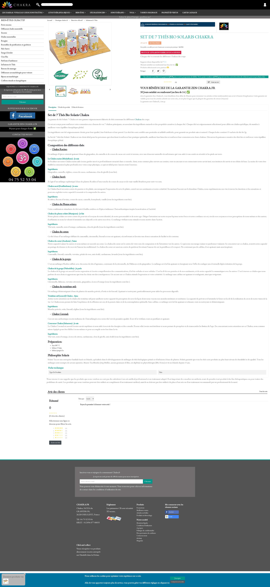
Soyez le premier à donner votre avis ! (95, 404)
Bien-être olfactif (13, 20)
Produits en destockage (144, 515)
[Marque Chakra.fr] (224, 26)
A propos (140, 528)
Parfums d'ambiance (9, 60)
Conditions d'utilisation (144, 525)
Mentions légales (142, 523)
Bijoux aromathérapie (9, 76)
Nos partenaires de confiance (146, 533)
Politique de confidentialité (145, 530)
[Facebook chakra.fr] (22, 115)
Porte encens (6, 24)
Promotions (140, 508)
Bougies (4, 40)
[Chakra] (16, 5)
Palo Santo (5, 48)
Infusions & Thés (8, 64)
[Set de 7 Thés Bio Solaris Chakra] (5, 581)
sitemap (139, 538)
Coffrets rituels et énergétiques (13, 80)
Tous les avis (263, 391)
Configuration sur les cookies (177, 581)
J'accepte (177, 578)
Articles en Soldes (142, 513)
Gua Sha (4, 56)
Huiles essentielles (8, 36)
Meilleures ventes (142, 510)
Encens (4, 32)
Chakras (138, 119)
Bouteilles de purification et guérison (16, 44)
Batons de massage (8, 68)
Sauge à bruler (7, 52)
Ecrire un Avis (55, 442)
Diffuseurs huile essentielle (12, 28)
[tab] (52, 108)
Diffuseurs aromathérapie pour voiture (16, 72)
